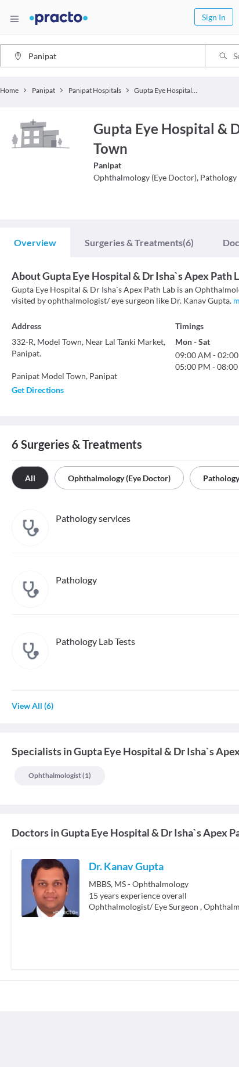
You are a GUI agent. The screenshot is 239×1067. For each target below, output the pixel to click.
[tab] (35, 243)
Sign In (214, 17)
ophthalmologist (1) (59, 775)
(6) (139, 242)
